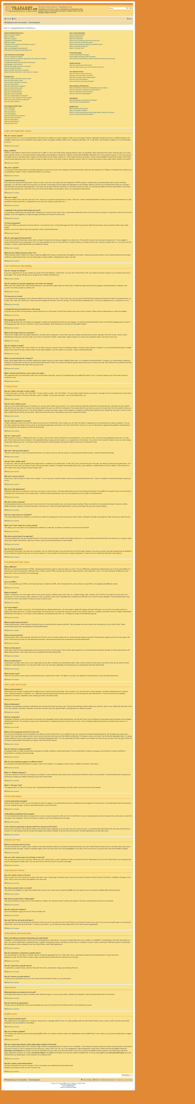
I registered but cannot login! (13, 40)
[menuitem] (14, 18)
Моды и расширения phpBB (68, 1087)
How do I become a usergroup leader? (81, 42)
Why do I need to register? (12, 35)
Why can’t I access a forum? (12, 90)
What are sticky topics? (11, 119)
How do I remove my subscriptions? (80, 93)
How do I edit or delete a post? (13, 80)
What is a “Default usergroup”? (78, 46)
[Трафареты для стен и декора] (21, 8)
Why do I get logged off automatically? (16, 48)
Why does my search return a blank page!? (82, 77)
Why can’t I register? (10, 38)
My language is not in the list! (13, 64)
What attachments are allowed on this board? (83, 100)
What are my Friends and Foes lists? (80, 65)
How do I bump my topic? (12, 101)
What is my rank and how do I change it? (16, 70)
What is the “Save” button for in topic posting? (18, 97)
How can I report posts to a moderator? (16, 96)
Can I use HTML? (9, 110)
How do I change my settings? (13, 57)
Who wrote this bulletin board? (78, 108)
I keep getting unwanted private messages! (82, 57)
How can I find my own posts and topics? (81, 81)
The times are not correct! (12, 60)
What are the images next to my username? (17, 66)
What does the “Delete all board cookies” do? (18, 50)
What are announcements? (12, 117)
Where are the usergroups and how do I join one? (84, 40)
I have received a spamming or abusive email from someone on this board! (92, 58)
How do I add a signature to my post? (15, 82)
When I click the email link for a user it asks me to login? (21, 72)
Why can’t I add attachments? (13, 92)
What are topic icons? (11, 123)
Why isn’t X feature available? (78, 110)
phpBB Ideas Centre (93, 1033)
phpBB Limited (59, 1021)
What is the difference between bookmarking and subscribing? (88, 88)
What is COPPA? (9, 37)
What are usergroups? (76, 38)
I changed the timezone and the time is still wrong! (19, 62)
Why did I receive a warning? (13, 94)
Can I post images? (10, 114)
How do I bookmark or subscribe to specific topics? (84, 90)
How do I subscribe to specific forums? (81, 91)
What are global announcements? (14, 115)
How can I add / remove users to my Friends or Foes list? (86, 67)
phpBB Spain (70, 1086)
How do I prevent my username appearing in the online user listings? (25, 58)
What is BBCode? (9, 108)
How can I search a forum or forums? (80, 73)
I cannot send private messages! (79, 55)
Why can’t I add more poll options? (15, 86)
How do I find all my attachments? (79, 102)
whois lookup (12, 1048)
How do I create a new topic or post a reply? (17, 78)
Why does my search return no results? (81, 75)
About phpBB (19, 1023)
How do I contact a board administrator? (81, 114)
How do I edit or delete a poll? (13, 88)
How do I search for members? (78, 79)
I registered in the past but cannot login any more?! (19, 44)
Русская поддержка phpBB (68, 1084)
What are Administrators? (77, 35)
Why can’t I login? (9, 42)
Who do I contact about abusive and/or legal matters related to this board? (91, 112)
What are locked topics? (11, 121)
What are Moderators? (76, 37)
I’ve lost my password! (11, 46)
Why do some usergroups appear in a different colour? (86, 44)
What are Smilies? (10, 112)
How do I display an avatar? (12, 68)
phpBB (77, 324)
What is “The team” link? (76, 48)
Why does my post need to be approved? (16, 99)
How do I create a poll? (11, 84)
